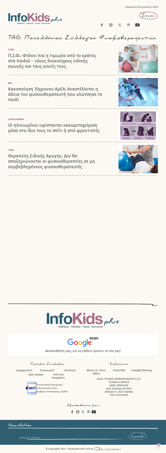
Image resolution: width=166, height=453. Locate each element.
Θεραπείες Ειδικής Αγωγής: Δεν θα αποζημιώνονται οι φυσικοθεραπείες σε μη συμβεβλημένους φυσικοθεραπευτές (51, 161)
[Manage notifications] (158, 445)
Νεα (10, 83)
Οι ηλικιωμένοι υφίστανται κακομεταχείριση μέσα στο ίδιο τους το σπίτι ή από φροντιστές (54, 128)
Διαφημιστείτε (24, 370)
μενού (148, 15)
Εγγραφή (137, 436)
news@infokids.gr (141, 370)
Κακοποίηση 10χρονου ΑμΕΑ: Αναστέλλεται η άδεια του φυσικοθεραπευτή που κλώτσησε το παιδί (55, 94)
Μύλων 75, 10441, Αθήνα (96, 372)
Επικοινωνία (47, 370)
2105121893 (119, 370)
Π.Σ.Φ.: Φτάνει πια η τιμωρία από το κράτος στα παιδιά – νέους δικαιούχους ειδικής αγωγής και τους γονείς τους (52, 61)
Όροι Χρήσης (35, 374)
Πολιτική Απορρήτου (58, 376)
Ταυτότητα (70, 370)
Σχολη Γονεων (16, 119)
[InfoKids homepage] (35, 18)
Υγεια (11, 49)
